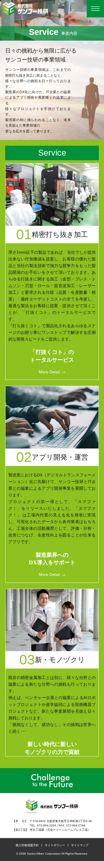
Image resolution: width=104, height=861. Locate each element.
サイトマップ (79, 845)
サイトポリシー (55, 845)
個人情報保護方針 (27, 845)
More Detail (49, 372)
